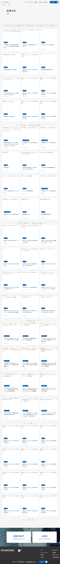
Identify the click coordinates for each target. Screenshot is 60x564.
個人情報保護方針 (29, 562)
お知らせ (40, 2)
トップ (42, 550)
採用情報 (52, 2)
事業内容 (36, 2)
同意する (42, 561)
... (35, 125)
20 (38, 125)
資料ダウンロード (55, 554)
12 (41, 223)
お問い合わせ (45, 2)
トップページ (4, 4)
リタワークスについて (29, 2)
